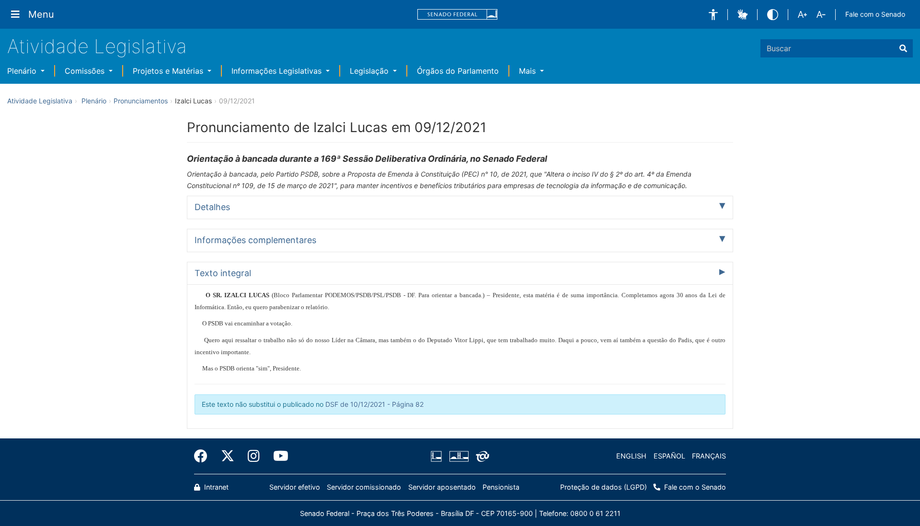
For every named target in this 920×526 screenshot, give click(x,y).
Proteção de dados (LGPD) (603, 487)
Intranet (215, 487)
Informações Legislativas (277, 71)
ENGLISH (631, 456)
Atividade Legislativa (97, 46)
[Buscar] (903, 48)
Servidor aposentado (442, 487)
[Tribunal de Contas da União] (480, 456)
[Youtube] (277, 456)
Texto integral (223, 273)
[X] (227, 456)
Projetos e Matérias (169, 71)
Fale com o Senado (875, 14)
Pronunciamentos (141, 101)
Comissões (86, 71)
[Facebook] (204, 456)
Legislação (370, 71)
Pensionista (501, 487)
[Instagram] (253, 456)
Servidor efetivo (294, 487)
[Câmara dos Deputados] (438, 456)
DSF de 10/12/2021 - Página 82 (374, 404)
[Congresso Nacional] (458, 456)
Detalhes (212, 207)
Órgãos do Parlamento (458, 71)
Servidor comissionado (364, 487)
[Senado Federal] (457, 14)
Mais (528, 71)
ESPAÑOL (669, 456)
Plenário (23, 71)
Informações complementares (255, 240)
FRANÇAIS (709, 456)
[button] (713, 14)
